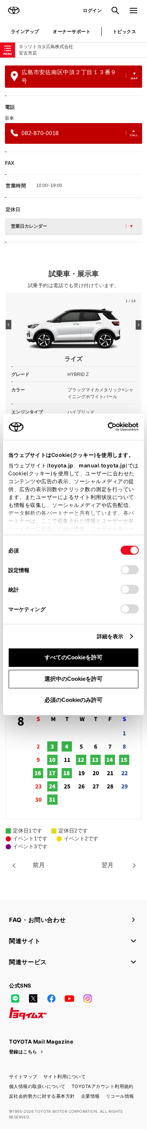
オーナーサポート (71, 31)
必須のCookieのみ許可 (73, 700)
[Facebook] (51, 998)
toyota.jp (61, 465)
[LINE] (15, 998)
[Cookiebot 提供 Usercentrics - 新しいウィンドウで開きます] (105, 426)
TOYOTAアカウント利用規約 (102, 1086)
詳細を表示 (110, 636)
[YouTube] (69, 998)
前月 (39, 865)
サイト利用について (64, 1076)
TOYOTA (13, 10)
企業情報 (90, 1096)
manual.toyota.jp (102, 465)
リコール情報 (120, 1096)
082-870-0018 (40, 133)
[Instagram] (87, 998)
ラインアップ (25, 31)
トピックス (124, 31)
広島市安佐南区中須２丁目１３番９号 (68, 76)
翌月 (107, 865)
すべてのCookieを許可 (73, 657)
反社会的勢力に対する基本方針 (42, 1096)
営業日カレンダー (29, 226)
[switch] (130, 569)
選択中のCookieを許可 (73, 679)
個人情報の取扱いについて (37, 1086)
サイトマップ (23, 1076)
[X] (33, 998)
